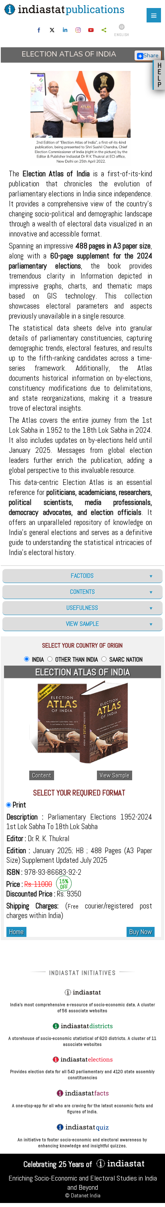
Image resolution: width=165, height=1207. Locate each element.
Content (41, 775)
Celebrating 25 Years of (58, 1164)
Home (16, 932)
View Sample (114, 775)
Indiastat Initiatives (82, 973)
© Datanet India (83, 1195)
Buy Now (140, 932)
